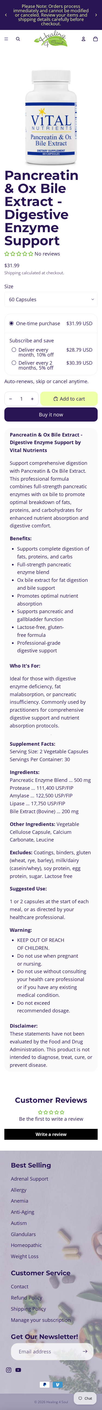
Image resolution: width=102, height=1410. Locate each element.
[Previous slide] (6, 15)
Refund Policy (26, 1297)
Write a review (51, 1134)
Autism (19, 1223)
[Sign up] (85, 1352)
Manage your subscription (41, 1320)
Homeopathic (26, 1245)
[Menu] (6, 39)
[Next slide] (96, 15)
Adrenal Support (29, 1178)
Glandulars (23, 1234)
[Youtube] (18, 1370)
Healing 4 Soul (57, 1402)
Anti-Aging (22, 1212)
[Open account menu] (83, 39)
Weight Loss (25, 1256)
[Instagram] (8, 1370)
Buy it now (51, 414)
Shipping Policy (28, 1308)
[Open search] (18, 39)
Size (8, 286)
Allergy (18, 1190)
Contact (19, 1286)
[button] (18, 253)
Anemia (19, 1200)
